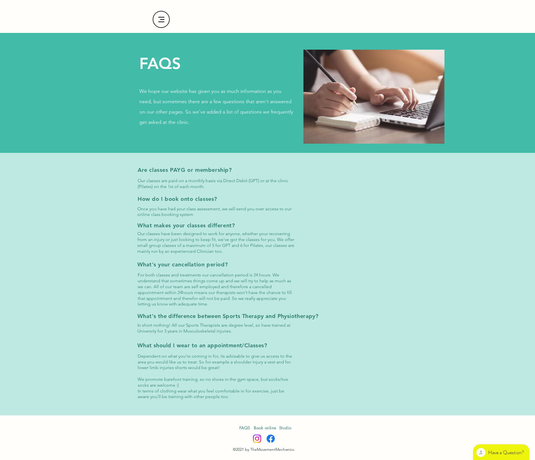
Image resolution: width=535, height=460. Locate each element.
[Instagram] (257, 438)
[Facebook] (270, 438)
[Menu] (161, 19)
